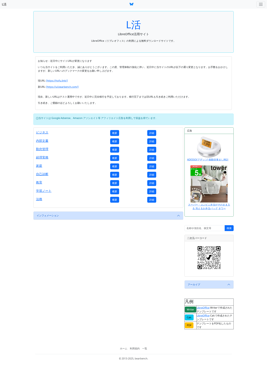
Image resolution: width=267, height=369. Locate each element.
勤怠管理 (42, 149)
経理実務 (42, 157)
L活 (4, 4)
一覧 (144, 348)
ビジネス (42, 132)
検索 (229, 228)
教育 (39, 182)
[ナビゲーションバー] (260, 4)
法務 (39, 199)
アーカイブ (194, 284)
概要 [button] (114, 133)
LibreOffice (203, 307)
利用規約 (135, 348)
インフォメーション (48, 215)
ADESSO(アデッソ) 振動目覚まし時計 (208, 159)
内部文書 (42, 141)
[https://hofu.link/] (57, 80)
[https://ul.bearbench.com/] (62, 87)
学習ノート (43, 191)
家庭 (39, 166)
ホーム (123, 348)
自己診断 (42, 174)
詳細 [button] (151, 133)
